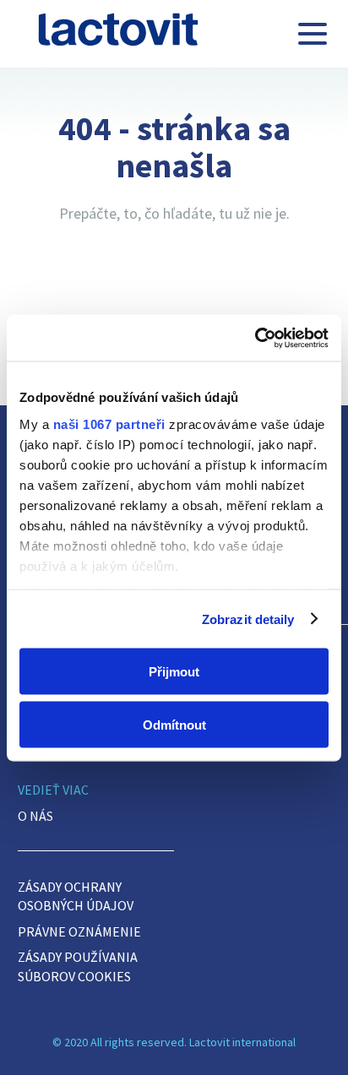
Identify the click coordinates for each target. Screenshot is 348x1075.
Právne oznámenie (79, 931)
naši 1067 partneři (109, 423)
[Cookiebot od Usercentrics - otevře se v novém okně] (255, 338)
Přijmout (174, 672)
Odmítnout (174, 724)
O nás (35, 815)
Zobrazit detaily (248, 618)
